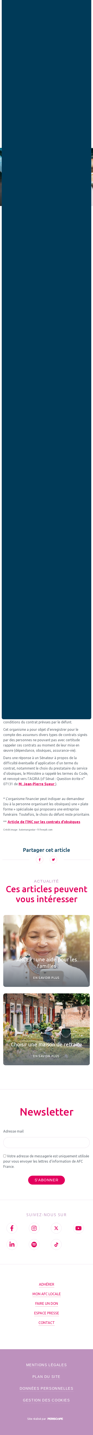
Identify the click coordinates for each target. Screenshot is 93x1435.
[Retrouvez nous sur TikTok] (56, 1244)
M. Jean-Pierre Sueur (37, 784)
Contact (46, 1323)
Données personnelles (47, 1388)
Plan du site (46, 1377)
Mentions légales (46, 1365)
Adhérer (46, 1284)
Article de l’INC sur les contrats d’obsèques (44, 822)
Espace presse (46, 1313)
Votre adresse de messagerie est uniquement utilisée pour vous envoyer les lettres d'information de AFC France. (46, 1161)
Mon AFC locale (46, 1294)
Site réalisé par (37, 1418)
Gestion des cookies (46, 1400)
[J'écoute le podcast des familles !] (34, 1244)
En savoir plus (46, 977)
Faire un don (46, 1303)
